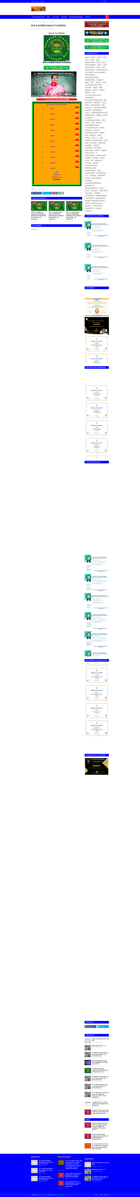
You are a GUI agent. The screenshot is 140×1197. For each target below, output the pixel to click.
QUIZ (94, 92)
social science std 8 (97, 205)
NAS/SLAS (87, 137)
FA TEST (103, 120)
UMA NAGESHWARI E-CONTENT (92, 120)
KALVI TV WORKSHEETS (90, 65)
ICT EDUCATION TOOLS (102, 70)
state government (89, 208)
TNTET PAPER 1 (88, 148)
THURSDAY (102, 90)
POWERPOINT (88, 145)
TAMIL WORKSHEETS (97, 110)
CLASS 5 (105, 65)
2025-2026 (95, 163)
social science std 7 (89, 153)
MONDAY (95, 90)
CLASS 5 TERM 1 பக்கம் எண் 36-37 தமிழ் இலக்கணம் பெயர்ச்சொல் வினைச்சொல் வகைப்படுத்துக (73, 1175)
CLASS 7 (98, 62)
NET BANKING (88, 180)
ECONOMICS (95, 158)
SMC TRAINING (88, 117)
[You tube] (103, 1030)
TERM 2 (92, 60)
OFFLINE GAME (102, 143)
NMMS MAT (87, 92)
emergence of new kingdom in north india (95, 200)
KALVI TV (37, 22)
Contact (42, 1)
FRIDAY (100, 87)
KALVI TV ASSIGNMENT (100, 72)
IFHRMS (87, 143)
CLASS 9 (105, 57)
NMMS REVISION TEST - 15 (98, 1045)
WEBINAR (104, 150)
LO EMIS (87, 160)
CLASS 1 (99, 65)
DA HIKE (87, 122)
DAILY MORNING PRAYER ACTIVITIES (93, 85)
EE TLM (92, 122)
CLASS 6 (36, 189)
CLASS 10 (99, 57)
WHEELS (87, 105)
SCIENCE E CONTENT (90, 70)
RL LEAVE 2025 (94, 190)
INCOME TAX (93, 143)
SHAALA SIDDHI (88, 193)
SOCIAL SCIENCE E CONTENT (91, 77)
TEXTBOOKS (88, 87)
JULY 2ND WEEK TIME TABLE (91, 127)
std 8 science (88, 163)
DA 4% (93, 137)
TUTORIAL (97, 150)
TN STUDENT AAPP (89, 195)
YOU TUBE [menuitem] (64, 17)
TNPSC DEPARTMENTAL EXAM (92, 125)
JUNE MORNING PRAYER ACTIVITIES (99, 112)
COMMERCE (88, 158)
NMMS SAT (98, 82)
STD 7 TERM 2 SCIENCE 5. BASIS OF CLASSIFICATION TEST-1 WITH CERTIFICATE (100, 1086)
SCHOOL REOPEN (103, 190)
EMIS (105, 100)
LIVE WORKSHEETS (89, 97)
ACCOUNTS (96, 130)
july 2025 (87, 203)
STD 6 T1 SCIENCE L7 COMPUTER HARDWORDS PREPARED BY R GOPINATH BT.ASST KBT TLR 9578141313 (38, 216)
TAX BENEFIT (97, 193)
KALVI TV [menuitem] (88, 17)
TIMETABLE (101, 132)
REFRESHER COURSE (89, 115)
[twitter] (105, 1)
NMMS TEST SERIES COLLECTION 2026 (100, 1039)
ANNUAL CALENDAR (90, 155)
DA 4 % (105, 140)
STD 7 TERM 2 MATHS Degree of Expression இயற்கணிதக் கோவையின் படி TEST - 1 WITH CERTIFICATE (100, 1095)
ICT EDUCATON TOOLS (37, 29)
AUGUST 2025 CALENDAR (91, 165)
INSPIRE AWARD (101, 175)
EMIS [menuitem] (48, 17)
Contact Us (106, 1194)
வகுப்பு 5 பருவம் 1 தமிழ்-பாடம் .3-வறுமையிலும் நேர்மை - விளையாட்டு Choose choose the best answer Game (73, 1184)
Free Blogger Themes (60, 1194)
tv (96, 153)
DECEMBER (98, 115)
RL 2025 (87, 190)
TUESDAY (95, 87)
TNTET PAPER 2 (97, 148)
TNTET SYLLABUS (89, 150)
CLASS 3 (104, 62)
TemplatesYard (43, 1194)
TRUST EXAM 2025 (89, 198)
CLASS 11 (87, 112)
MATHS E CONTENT (89, 67)
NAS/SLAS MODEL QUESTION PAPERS (93, 100)
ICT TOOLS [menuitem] (56, 17)
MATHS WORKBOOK (96, 178)
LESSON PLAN (88, 130)
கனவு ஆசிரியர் (98, 208)
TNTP (86, 135)
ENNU (103, 105)
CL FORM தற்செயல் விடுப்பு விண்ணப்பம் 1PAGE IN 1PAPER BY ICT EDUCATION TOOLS (100, 1070)
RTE (92, 160)
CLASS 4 (87, 60)
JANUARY (105, 115)
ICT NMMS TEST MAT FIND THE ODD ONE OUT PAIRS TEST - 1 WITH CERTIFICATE (100, 1054)
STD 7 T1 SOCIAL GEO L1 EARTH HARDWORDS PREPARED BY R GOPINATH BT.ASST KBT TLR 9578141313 (56, 216)
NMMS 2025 (99, 122)
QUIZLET (99, 135)
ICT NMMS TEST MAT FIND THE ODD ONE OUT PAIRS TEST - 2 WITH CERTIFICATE (100, 1078)
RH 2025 (101, 188)
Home (32, 1)
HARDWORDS (97, 102)
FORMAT (102, 158)
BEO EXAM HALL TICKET (90, 168)
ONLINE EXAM (100, 80)
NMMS (97, 60)
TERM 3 (87, 82)
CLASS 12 (104, 102)
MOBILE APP (88, 140)
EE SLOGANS (92, 135)
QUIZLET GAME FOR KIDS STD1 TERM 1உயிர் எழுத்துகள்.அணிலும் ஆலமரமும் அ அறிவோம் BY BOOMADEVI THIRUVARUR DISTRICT (100, 1126)
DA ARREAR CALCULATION (91, 132)
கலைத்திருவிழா (88, 210)
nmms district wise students (100, 107)
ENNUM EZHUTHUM (95, 105)
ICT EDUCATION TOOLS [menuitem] (38, 17)
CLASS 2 (103, 67)
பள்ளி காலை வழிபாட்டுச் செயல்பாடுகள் (93, 95)
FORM (101, 137)
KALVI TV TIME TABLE (90, 75)
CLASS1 (99, 170)
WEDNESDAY (88, 90)
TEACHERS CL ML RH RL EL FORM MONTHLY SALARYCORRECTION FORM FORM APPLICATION (100, 1111)
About (37, 1)
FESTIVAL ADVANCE (101, 173)
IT (97, 137)
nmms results (88, 107)
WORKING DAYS (98, 160)
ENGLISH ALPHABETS (90, 173)
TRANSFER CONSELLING (101, 195)
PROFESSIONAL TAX (89, 185)
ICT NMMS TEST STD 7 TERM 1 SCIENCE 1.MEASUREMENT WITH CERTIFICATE (100, 1103)
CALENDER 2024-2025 (90, 170)
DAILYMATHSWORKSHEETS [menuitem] (76, 17)
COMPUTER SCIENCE (97, 140)
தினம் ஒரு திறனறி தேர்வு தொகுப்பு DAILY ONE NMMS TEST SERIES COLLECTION (100, 1062)
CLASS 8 (93, 57)
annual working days (100, 198)
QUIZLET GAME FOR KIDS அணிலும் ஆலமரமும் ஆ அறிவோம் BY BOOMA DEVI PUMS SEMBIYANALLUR (100, 1137)
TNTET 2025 (96, 145)
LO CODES (87, 178)
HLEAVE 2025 (93, 175)
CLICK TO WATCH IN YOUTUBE (56, 99)
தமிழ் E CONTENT (89, 72)
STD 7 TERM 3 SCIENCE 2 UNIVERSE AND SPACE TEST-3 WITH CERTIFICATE (46, 1162)
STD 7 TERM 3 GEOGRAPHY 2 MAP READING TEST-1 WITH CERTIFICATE (46, 1170)
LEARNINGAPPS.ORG (90, 80)
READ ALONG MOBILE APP (91, 188)
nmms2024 (87, 110)
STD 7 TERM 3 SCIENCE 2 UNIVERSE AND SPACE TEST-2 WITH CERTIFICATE (46, 1178)
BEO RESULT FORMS (101, 155)
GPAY (86, 175)
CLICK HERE (77, 107)
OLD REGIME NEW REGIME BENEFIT (93, 183)
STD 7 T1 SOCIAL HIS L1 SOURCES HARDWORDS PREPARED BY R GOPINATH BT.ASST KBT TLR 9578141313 (73, 216)
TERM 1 (92, 82)
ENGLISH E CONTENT (90, 62)
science (104, 82)
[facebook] (102, 1)
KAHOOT (102, 127)
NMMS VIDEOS (88, 102)
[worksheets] (90, 1030)
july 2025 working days (96, 203)
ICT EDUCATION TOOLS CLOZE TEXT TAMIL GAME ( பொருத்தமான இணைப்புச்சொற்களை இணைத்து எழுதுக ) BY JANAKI (100, 1146)
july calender (88, 205)
